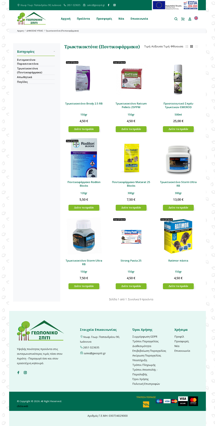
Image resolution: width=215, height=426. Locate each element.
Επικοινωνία (139, 18)
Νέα (121, 18)
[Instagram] (114, 5)
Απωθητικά (24, 77)
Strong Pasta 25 (131, 260)
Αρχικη (20, 30)
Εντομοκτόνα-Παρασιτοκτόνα (27, 61)
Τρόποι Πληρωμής (144, 365)
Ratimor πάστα (178, 260)
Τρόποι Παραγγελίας (145, 341)
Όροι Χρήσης (140, 379)
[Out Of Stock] (84, 79)
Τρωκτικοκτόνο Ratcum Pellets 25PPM (131, 105)
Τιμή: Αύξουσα (153, 46)
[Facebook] (108, 5)
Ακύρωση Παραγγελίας (146, 355)
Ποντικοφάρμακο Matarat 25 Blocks (131, 183)
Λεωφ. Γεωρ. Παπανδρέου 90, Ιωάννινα (40, 5)
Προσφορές (104, 18)
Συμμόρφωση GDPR (144, 336)
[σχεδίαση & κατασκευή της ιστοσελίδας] (22, 405)
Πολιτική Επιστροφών (146, 384)
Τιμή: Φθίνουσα (173, 46)
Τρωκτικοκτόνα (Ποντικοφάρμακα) (62, 30)
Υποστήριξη (139, 360)
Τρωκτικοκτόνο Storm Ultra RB (178, 183)
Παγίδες (22, 82)
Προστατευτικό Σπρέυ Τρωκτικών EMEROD (178, 105)
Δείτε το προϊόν (84, 129)
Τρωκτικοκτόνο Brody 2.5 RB (84, 103)
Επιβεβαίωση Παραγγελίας (149, 351)
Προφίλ (179, 336)
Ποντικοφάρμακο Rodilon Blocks (83, 183)
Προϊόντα (83, 18)
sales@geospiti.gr (96, 5)
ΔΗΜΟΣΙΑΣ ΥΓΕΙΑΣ (34, 30)
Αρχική (66, 18)
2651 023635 (73, 5)
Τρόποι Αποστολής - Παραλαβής (145, 372)
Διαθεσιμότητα (141, 346)
